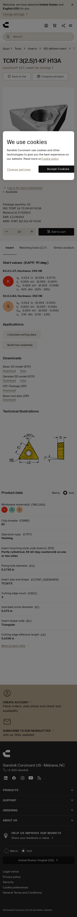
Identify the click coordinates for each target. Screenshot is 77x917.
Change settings (19, 169)
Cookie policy (50, 159)
